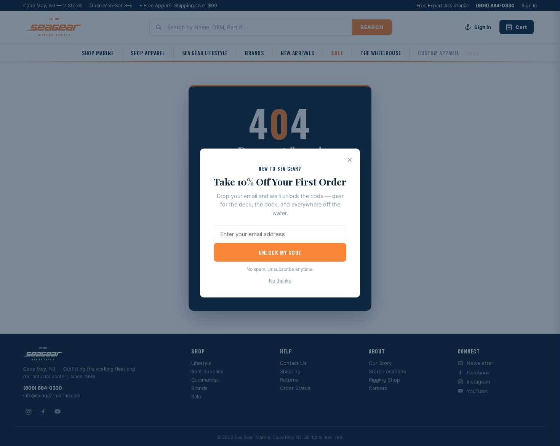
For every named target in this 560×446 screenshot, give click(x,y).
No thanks (280, 281)
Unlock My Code (280, 252)
